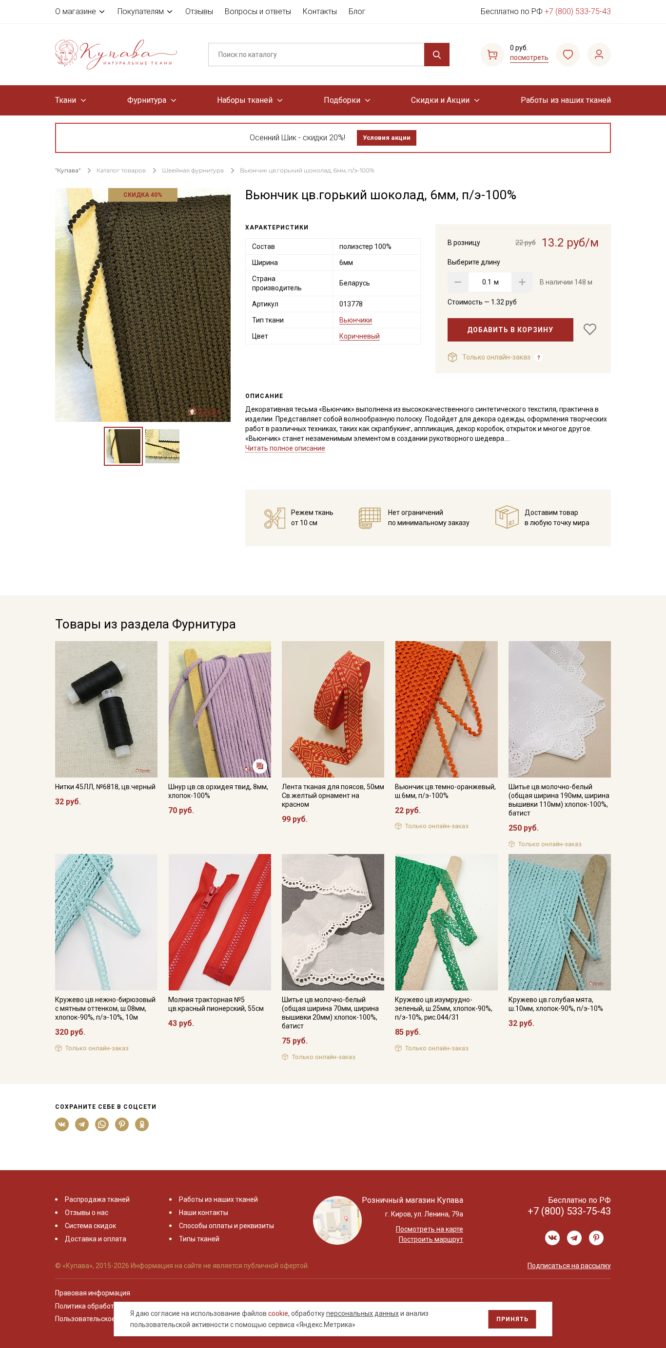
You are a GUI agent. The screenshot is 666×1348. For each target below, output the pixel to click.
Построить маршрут (431, 1239)
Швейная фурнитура (193, 170)
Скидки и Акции (440, 100)
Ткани (65, 100)
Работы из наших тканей (566, 100)
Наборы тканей (245, 100)
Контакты (320, 11)
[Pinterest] (122, 1124)
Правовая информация (92, 1293)
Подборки (342, 100)
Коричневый (359, 336)
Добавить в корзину (510, 330)
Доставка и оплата (95, 1239)
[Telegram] (82, 1124)
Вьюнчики (355, 320)
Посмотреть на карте (429, 1229)
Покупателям (141, 11)
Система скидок (90, 1226)
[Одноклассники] (142, 1124)
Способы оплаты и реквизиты (226, 1226)
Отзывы (199, 11)
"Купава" (67, 170)
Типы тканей (199, 1239)
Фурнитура (146, 100)
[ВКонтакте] (62, 1124)
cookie (278, 1313)
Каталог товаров (121, 170)
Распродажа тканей (97, 1199)
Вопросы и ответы (258, 11)
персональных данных (362, 1313)
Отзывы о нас (86, 1212)
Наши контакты (203, 1212)
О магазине (75, 11)
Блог (357, 11)
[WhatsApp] (102, 1124)
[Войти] (599, 54)
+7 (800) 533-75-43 (578, 11)
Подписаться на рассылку (569, 1266)
